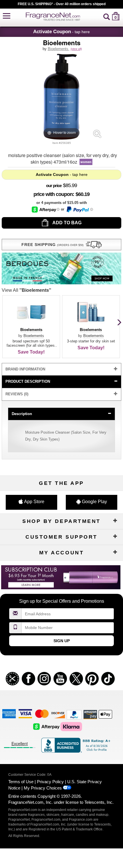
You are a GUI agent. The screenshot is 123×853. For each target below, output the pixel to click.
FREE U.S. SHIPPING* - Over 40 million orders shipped (62, 4)
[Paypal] (74, 714)
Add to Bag (66, 222)
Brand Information (25, 369)
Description (22, 414)
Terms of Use (20, 781)
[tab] (61, 369)
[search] (106, 16)
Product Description (27, 381)
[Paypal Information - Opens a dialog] (79, 209)
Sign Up (61, 640)
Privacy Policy (50, 781)
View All (26, 290)
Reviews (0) (16, 394)
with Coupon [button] (53, 194)
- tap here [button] (61, 31)
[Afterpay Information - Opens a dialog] (45, 210)
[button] (6, 16)
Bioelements (59, 49)
